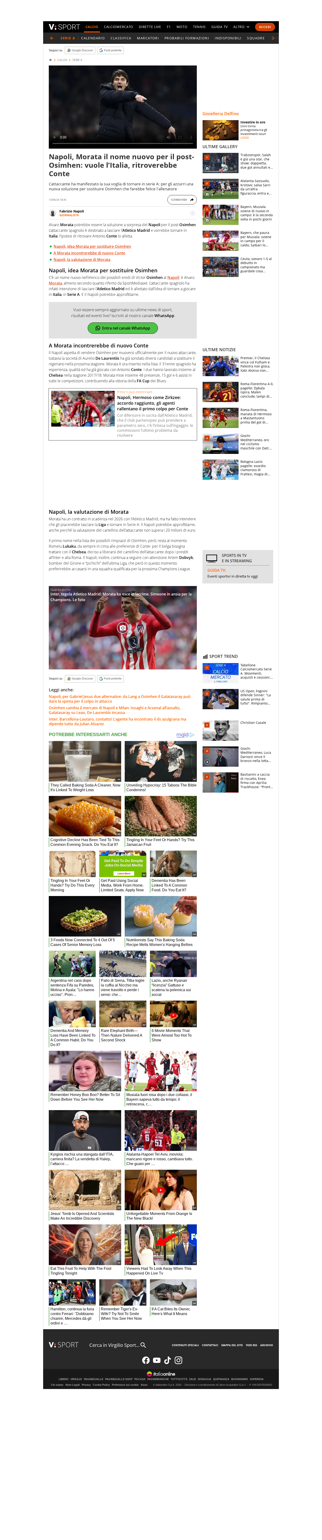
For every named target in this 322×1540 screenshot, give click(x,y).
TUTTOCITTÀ (179, 1379)
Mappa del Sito (232, 1345)
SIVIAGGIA (204, 1379)
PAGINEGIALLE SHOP (118, 1379)
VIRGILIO (76, 1379)
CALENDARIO (93, 38)
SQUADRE (256, 38)
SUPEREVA (257, 1379)
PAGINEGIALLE (93, 1379)
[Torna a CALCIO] (52, 38)
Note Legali (73, 1384)
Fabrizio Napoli (71, 211)
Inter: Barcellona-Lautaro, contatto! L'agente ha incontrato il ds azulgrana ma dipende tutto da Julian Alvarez (117, 721)
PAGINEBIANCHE (158, 1379)
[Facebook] (146, 1363)
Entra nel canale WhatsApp (126, 328)
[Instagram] (178, 1363)
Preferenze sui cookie (125, 1384)
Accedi (265, 27)
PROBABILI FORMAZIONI (187, 38)
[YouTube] (157, 1363)
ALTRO (239, 27)
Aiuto (144, 1384)
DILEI (192, 1379)
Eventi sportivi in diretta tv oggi (232, 576)
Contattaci (210, 1345)
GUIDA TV (219, 27)
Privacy (86, 1384)
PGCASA (139, 1379)
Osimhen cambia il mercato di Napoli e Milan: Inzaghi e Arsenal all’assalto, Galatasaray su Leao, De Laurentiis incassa (115, 710)
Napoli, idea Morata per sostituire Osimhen (92, 246)
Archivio (266, 1345)
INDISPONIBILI (228, 38)
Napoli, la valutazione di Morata (82, 259)
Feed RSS (251, 1345)
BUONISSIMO (239, 1379)
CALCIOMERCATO (118, 27)
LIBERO (64, 1379)
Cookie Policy (101, 1384)
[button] (273, 38)
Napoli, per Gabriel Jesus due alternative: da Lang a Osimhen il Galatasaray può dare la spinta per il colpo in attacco (119, 699)
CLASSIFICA (121, 38)
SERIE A (77, 60)
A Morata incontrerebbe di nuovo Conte (89, 253)
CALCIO (92, 27)
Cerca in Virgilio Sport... (114, 1345)
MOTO (182, 27)
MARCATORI (148, 38)
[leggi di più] (192, 213)
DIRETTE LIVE (150, 27)
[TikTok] (167, 1363)
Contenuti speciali (185, 1345)
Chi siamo (57, 1384)
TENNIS (199, 27)
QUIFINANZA (221, 1379)
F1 (169, 27)
